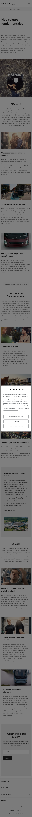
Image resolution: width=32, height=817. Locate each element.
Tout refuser (16, 421)
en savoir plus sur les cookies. (10, 410)
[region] (16, 408)
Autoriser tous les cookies (16, 416)
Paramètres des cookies (16, 426)
